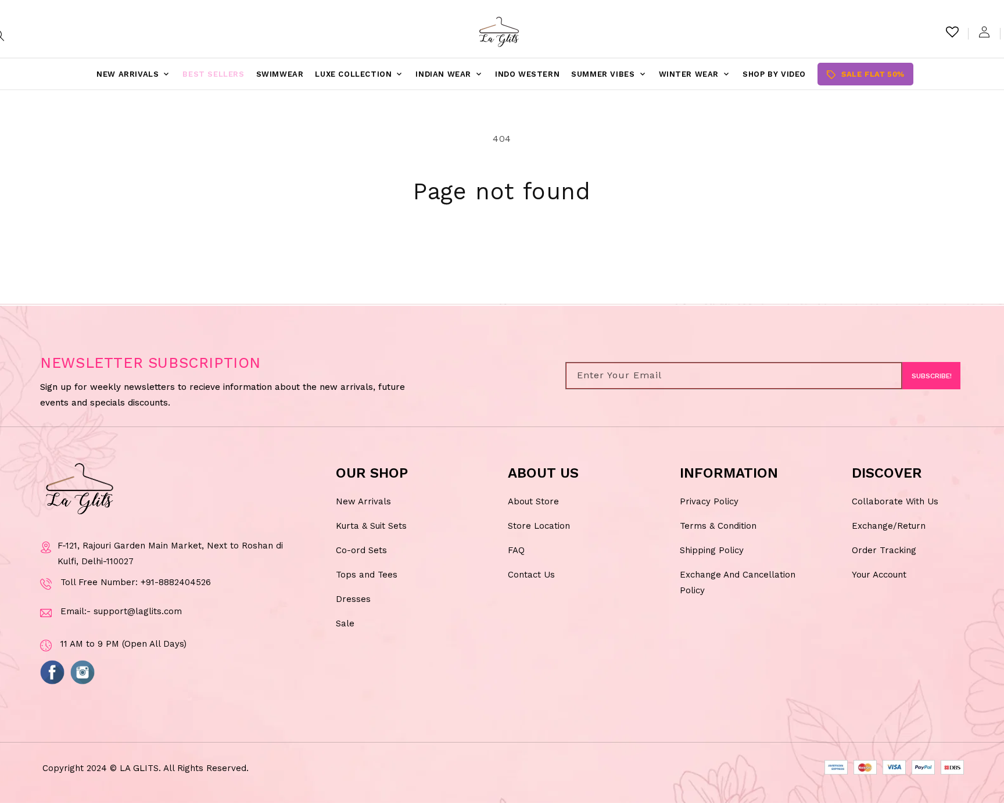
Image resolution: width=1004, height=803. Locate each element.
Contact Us (531, 574)
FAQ (516, 550)
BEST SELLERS (213, 74)
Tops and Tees (366, 574)
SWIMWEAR (280, 74)
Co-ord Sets (361, 550)
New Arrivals (363, 501)
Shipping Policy (712, 550)
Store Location (539, 526)
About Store (533, 501)
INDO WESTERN (527, 74)
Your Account (879, 574)
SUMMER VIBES (609, 74)
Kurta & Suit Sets (371, 526)
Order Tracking (884, 550)
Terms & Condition (718, 526)
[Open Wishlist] (952, 32)
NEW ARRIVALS (133, 74)
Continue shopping (502, 250)
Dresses (353, 599)
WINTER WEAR (695, 74)
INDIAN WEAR (449, 74)
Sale (345, 623)
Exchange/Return (889, 526)
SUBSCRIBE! (932, 376)
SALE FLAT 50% (865, 74)
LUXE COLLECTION (359, 74)
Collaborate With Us (895, 501)
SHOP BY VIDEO (774, 74)
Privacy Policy (709, 501)
